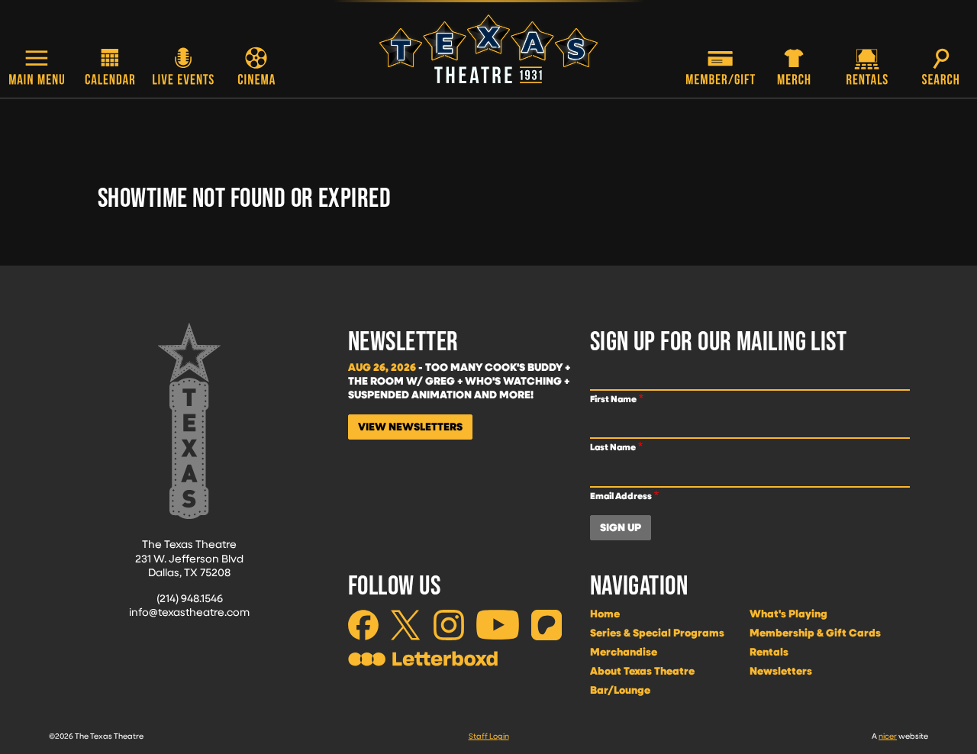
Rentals (769, 651)
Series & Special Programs (657, 632)
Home (605, 613)
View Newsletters (410, 426)
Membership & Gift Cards (815, 632)
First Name (613, 398)
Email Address (621, 495)
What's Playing (788, 613)
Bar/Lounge (620, 690)
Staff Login (489, 735)
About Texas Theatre (642, 670)
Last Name (613, 446)
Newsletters (781, 670)
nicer (888, 735)
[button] (36, 68)
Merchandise (623, 651)
